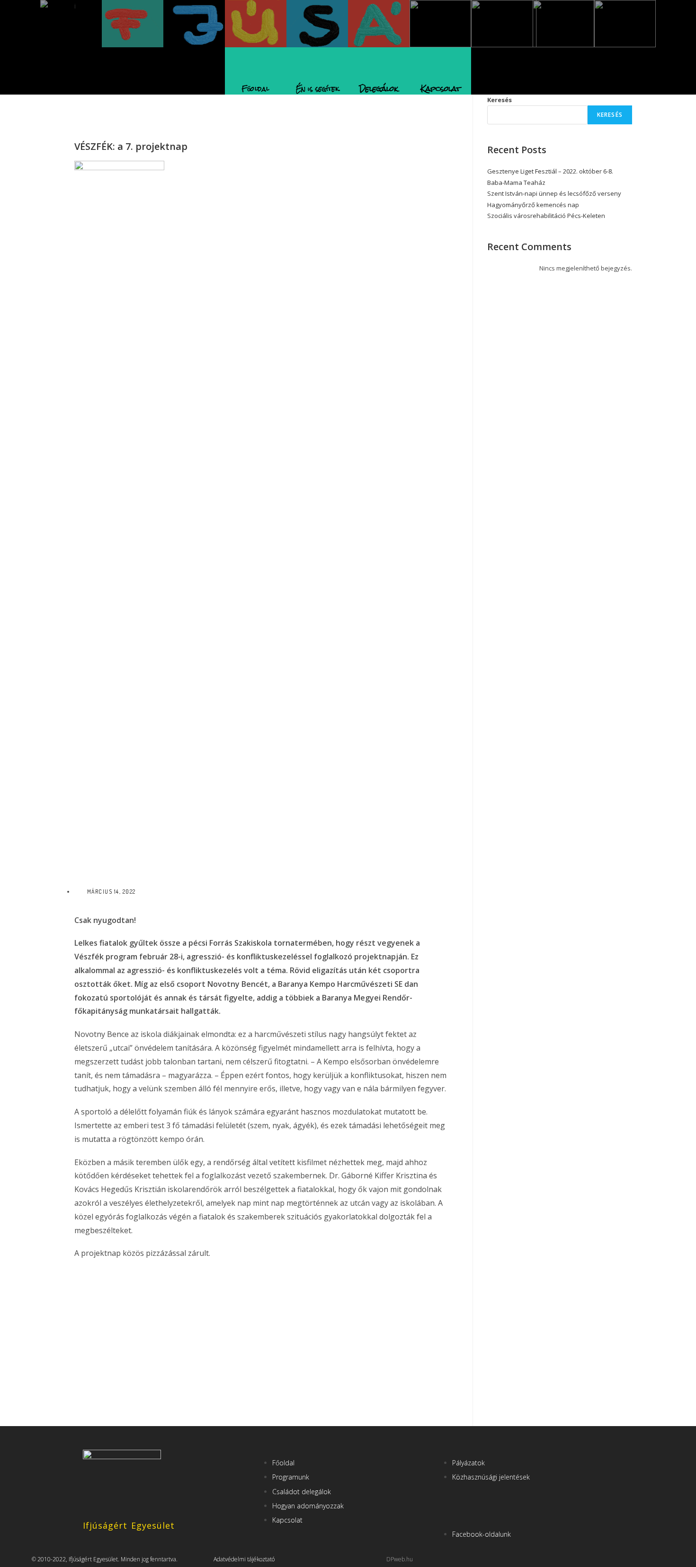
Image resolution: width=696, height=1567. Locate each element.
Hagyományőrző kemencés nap (533, 204)
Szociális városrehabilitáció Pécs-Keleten (546, 215)
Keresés (499, 100)
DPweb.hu (399, 1559)
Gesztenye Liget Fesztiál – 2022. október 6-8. (550, 171)
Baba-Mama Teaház (516, 182)
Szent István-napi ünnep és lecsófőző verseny (554, 193)
